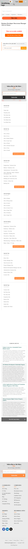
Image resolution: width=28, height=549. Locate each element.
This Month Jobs (7, 119)
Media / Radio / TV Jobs (9, 243)
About (6, 540)
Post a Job (16, 488)
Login (16, 1)
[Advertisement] (14, 66)
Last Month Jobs (7, 122)
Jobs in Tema (6, 148)
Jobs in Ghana (17, 514)
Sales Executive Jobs (8, 262)
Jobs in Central (7, 203)
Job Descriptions (17, 504)
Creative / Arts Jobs (8, 231)
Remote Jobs (6, 299)
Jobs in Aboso (6, 133)
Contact (10, 540)
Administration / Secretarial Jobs (10, 170)
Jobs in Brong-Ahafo (8, 200)
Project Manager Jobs (8, 260)
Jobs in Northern (7, 212)
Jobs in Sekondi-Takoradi (9, 145)
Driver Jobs (6, 258)
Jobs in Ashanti (7, 198)
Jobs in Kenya (17, 516)
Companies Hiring (6, 503)
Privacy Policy (16, 540)
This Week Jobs (7, 115)
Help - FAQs (5, 523)
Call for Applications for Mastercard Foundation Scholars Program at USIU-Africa (14, 385)
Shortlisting (16, 493)
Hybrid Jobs (6, 301)
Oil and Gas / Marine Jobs (9, 236)
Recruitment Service (18, 491)
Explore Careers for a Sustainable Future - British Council (12, 348)
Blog (3, 496)
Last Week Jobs (7, 117)
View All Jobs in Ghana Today (14, 35)
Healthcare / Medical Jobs (9, 228)
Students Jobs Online (8, 306)
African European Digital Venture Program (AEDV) (12, 399)
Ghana (11, 1)
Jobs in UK (16, 523)
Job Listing (4, 488)
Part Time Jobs (7, 294)
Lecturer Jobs (6, 274)
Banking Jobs (6, 183)
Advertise (4, 525)
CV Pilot (4, 491)
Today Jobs (6, 110)
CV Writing (4, 499)
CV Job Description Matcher (6, 494)
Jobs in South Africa (18, 521)
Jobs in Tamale (7, 150)
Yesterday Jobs (7, 112)
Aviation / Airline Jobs (8, 181)
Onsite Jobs (6, 304)
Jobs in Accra (6, 136)
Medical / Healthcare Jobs (9, 167)
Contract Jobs (6, 289)
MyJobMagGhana (14, 545)
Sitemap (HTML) (6, 518)
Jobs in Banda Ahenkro (8, 138)
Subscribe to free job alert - (13, 44)
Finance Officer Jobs (8, 272)
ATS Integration (17, 497)
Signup (20, 1)
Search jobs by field (19, 186)
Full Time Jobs (7, 292)
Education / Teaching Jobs (9, 233)
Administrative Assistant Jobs (10, 270)
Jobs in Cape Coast (8, 140)
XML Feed (4, 516)
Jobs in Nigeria (17, 518)
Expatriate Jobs (7, 297)
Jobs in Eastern (7, 205)
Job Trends (4, 501)
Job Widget (4, 514)
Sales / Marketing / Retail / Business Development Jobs (11, 173)
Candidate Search (17, 495)
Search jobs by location (18, 153)
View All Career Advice (14, 419)
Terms (22, 540)
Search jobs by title (19, 278)
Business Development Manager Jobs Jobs (12, 267)
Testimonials (4, 521)
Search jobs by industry (18, 246)
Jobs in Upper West (8, 210)
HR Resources (17, 500)
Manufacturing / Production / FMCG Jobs (12, 240)
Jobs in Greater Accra (8, 208)
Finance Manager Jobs (8, 265)
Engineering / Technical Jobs (10, 165)
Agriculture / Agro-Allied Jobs (10, 176)
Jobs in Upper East (8, 215)
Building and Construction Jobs (10, 178)
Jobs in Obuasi (7, 143)
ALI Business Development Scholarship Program (14, 364)
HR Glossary (16, 502)
